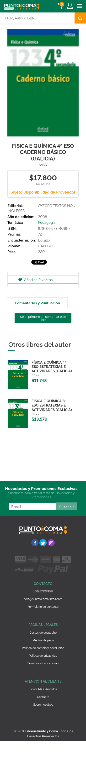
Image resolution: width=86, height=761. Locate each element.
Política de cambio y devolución (43, 648)
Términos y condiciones (43, 663)
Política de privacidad (43, 655)
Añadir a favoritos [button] (38, 279)
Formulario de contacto (43, 606)
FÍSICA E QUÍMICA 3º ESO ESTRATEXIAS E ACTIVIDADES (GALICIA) (52, 405)
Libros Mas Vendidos (43, 689)
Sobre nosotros (43, 704)
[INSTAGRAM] (51, 542)
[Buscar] (80, 18)
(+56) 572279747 (43, 591)
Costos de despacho (43, 632)
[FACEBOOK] (34, 542)
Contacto (43, 697)
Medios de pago (43, 640)
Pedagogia (46, 222)
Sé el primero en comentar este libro (43, 318)
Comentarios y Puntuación (37, 302)
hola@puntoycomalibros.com (43, 599)
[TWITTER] (43, 542)
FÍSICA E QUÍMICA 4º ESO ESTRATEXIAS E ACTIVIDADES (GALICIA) (52, 366)
